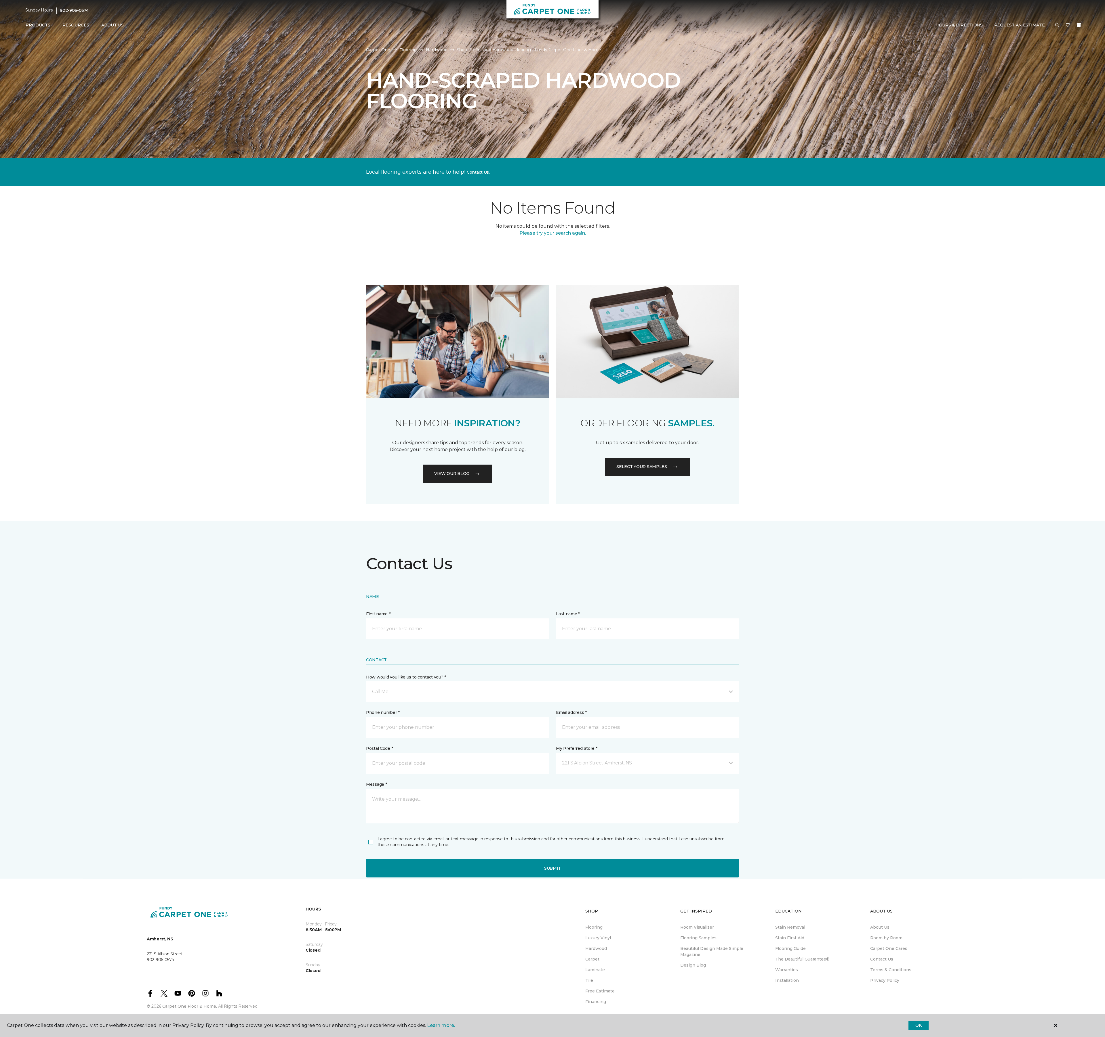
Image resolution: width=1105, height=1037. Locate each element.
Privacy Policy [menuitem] (884, 980)
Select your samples (641, 466)
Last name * (568, 614)
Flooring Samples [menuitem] (698, 937)
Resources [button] (75, 25)
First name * (378, 614)
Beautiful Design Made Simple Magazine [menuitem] (711, 951)
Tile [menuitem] (589, 980)
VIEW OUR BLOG (451, 473)
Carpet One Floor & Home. (189, 1006)
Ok (918, 1025)
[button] (1057, 25)
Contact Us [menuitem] (881, 959)
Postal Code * (379, 748)
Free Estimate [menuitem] (600, 991)
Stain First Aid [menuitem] (789, 937)
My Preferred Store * (576, 748)
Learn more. (441, 1025)
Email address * (571, 712)
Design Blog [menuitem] (693, 965)
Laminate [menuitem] (595, 969)
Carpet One (378, 49)
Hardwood (436, 49)
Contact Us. (478, 172)
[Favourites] (1067, 25)
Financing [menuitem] (595, 1001)
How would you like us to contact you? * (406, 677)
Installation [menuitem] (787, 980)
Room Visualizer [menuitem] (697, 927)
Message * (376, 784)
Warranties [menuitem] (786, 969)
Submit (552, 868)
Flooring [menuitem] (594, 927)
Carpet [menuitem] (592, 959)
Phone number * (383, 712)
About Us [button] (112, 25)
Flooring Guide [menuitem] (790, 948)
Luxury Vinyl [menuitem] (598, 937)
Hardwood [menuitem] (596, 948)
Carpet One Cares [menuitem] (888, 948)
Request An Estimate (1019, 25)
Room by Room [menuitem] (886, 937)
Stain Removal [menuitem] (790, 927)
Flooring (408, 49)
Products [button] (38, 25)
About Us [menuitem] (879, 927)
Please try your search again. (552, 233)
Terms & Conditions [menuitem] (890, 969)
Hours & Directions (959, 25)
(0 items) (1079, 25)
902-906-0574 (74, 10)
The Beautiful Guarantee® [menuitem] (802, 959)
